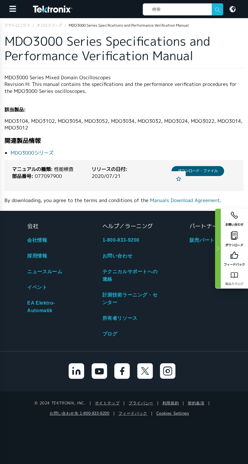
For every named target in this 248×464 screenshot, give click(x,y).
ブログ (110, 333)
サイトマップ (107, 403)
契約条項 (196, 403)
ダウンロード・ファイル (198, 170)
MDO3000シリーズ (32, 152)
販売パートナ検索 (210, 240)
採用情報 (37, 255)
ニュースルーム (44, 271)
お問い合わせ (118, 255)
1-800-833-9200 (121, 240)
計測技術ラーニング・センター (130, 298)
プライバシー (141, 403)
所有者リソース (120, 318)
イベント (37, 287)
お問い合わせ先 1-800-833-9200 (79, 413)
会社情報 (37, 240)
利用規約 (170, 403)
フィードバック (133, 413)
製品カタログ (234, 284)
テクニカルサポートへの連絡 (130, 275)
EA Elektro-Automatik (41, 306)
